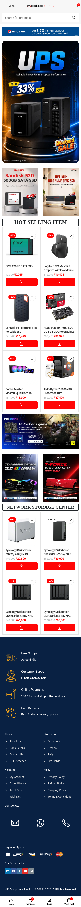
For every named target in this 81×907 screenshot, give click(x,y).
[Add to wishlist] (32, 235)
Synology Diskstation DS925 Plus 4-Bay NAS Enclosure (57, 615)
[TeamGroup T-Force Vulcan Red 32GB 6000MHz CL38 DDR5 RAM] (61, 478)
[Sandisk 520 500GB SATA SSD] (20, 192)
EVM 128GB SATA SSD (19, 266)
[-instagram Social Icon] (19, 871)
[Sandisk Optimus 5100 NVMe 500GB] (61, 192)
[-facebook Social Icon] (14, 871)
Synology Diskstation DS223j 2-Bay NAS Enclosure (18, 554)
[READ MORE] (60, 566)
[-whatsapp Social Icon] (31, 871)
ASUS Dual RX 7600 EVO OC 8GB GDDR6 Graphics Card (59, 331)
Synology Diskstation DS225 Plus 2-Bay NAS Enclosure (57, 554)
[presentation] (6, 102)
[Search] (74, 17)
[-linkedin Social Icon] (8, 871)
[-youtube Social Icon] (25, 871)
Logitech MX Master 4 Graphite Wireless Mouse (59, 268)
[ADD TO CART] (22, 282)
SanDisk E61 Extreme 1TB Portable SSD (21, 329)
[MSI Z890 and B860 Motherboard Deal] (40, 431)
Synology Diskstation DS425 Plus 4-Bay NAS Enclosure (19, 615)
